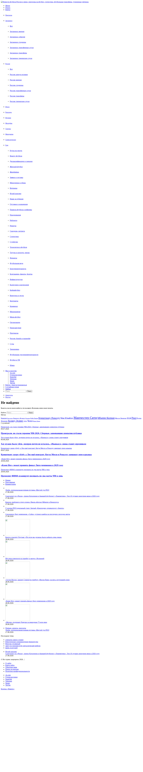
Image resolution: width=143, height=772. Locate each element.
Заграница (8, 21)
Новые (8, 480)
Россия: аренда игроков (19, 74)
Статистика (14, 236)
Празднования (15, 215)
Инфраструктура (16, 279)
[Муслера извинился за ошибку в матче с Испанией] (17, 556)
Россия (7, 64)
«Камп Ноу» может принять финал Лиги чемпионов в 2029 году (32, 465)
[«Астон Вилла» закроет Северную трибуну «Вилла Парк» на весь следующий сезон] (17, 578)
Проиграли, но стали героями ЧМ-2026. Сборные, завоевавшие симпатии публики (41, 433)
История (8, 118)
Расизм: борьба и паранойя (20, 338)
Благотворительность (18, 269)
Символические (10, 140)
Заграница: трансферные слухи (22, 48)
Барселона (10, 418)
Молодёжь (8, 123)
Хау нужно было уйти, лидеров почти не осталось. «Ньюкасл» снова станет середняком (43, 444)
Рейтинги (13, 220)
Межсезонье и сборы (18, 183)
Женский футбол (16, 167)
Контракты (14, 301)
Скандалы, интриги (17, 231)
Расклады (8, 112)
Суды (12, 344)
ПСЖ (129, 418)
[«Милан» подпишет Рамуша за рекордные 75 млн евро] (17, 620)
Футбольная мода (16, 263)
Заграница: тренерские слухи (21, 58)
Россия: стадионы (16, 85)
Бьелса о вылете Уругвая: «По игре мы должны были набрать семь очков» (33, 537)
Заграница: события (17, 37)
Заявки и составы (16, 177)
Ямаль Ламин (36, 421)
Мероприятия (15, 312)
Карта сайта (9, 665)
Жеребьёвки (14, 172)
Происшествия (15, 328)
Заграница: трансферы (18, 53)
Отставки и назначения (19, 204)
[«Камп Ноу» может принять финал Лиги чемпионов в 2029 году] (17, 599)
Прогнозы (8, 15)
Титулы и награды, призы (20, 253)
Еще (6, 145)
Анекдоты (9, 395)
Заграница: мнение (17, 31)
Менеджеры (9, 134)
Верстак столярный (12, 644)
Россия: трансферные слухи (20, 91)
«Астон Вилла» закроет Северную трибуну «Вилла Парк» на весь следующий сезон (37, 580)
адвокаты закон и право (14, 640)
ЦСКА (25, 421)
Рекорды (13, 226)
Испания (27, 418)
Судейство (14, 242)
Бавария (4, 418)
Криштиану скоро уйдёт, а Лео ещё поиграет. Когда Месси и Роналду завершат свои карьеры (46, 454)
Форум (8, 397)
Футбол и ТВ (15, 360)
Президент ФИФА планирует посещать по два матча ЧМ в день (32, 476)
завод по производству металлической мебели (22, 646)
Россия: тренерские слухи (19, 101)
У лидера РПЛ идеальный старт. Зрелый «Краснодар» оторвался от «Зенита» (34, 508)
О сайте (8, 663)
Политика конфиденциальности (17, 671)
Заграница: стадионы (18, 42)
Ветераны (13, 188)
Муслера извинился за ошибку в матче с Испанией (24, 558)
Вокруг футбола (16, 156)
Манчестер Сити (85, 417)
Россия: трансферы (17, 96)
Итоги (7, 107)
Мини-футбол (15, 317)
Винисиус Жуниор (19, 418)
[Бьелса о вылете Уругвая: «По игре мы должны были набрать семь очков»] (17, 535)
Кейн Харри (34, 418)
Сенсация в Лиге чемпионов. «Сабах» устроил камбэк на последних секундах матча (37, 514)
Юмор (12, 365)
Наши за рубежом (16, 199)
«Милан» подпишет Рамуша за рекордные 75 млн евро (26, 622)
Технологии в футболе (18, 247)
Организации (15, 322)
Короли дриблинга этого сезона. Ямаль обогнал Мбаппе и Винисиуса (32, 502)
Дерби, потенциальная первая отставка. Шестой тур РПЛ (27, 490)
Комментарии (10, 484)
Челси (30, 421)
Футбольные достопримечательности (24, 355)
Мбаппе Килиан (106, 417)
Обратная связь (11, 667)
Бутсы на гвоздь (16, 151)
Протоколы (14, 333)
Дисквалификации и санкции (21, 161)
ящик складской (11, 648)
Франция (4, 421)
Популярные (10, 482)
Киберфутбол (15, 290)
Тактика (8, 129)
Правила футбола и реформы (21, 210)
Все (11, 26)
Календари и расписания (19, 285)
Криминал (14, 306)
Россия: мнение (16, 80)
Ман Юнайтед (66, 418)
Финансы (13, 258)
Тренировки (14, 349)
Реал (133, 417)
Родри (139, 418)
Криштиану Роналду (49, 418)
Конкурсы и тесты (17, 296)
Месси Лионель (120, 418)
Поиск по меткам (12, 669)
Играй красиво (15, 194)
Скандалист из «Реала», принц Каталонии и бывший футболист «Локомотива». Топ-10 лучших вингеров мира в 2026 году (52, 496)
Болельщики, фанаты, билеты (21, 274)
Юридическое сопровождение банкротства (21, 642)
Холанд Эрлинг (15, 421)
